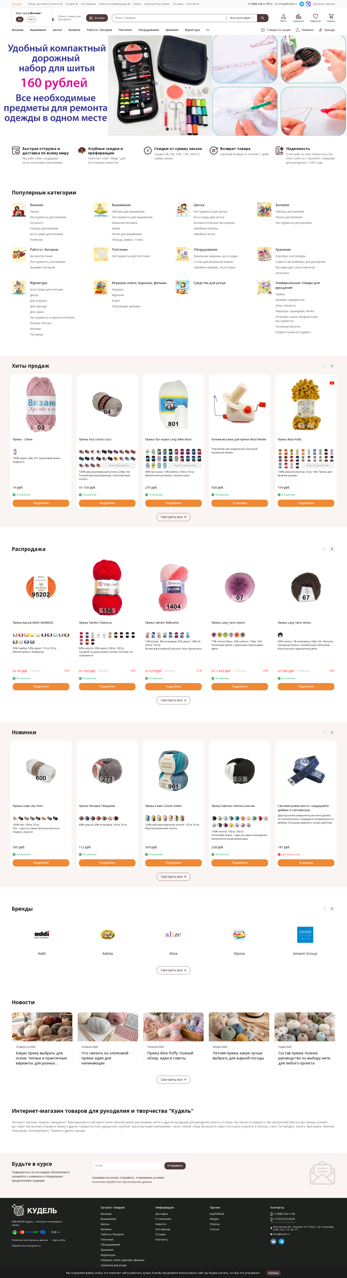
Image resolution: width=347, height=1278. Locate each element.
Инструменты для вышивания (132, 217)
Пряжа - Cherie (23, 439)
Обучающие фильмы (126, 306)
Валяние (74, 30)
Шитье (57, 30)
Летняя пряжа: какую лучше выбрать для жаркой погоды (238, 1055)
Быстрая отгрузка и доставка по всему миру (45, 150)
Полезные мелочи (288, 326)
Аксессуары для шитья (209, 217)
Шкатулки (282, 273)
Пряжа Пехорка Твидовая (97, 806)
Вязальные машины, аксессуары (216, 256)
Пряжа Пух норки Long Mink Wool (168, 439)
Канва (116, 228)
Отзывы (178, 4)
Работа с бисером (99, 30)
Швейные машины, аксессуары (214, 267)
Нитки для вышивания (127, 234)
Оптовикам (88, 4)
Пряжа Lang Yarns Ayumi (228, 622)
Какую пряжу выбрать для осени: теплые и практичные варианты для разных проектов (41, 1060)
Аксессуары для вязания (46, 234)
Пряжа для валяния (289, 217)
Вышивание (38, 30)
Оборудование (148, 30)
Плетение (125, 30)
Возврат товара (235, 148)
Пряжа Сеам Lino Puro (28, 806)
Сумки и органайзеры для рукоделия (300, 262)
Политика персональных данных (30, 1239)
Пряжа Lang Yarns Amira (294, 622)
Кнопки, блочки (40, 323)
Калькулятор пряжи (157, 4)
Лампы (280, 294)
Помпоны (36, 239)
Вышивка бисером (42, 267)
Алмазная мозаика (124, 223)
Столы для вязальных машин (213, 262)
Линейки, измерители (290, 300)
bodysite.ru (34, 1245)
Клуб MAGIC (217, 1214)
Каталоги (36, 223)
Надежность (298, 148)
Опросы (215, 1224)
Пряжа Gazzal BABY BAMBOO (33, 622)
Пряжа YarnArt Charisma (95, 622)
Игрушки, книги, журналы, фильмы (139, 283)
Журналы (118, 295)
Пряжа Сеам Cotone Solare (163, 806)
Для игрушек (38, 300)
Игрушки (117, 289)
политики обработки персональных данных (122, 1182)
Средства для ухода (210, 283)
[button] (13, 85)
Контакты (193, 4)
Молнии (35, 329)
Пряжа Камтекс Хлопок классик (233, 806)
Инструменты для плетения (131, 256)
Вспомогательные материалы (214, 223)
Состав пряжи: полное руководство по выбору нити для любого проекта (304, 1058)
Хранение (172, 30)
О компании (163, 1219)
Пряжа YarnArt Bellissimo (162, 622)
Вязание (17, 30)
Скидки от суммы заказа (178, 148)
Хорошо (273, 1273)
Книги (116, 300)
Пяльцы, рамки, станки (127, 239)
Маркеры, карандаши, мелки (295, 311)
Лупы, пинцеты (286, 305)
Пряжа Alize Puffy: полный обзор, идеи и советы (170, 1055)
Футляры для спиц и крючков (295, 267)
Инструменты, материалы (47, 262)
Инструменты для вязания (48, 217)
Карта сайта (58, 1239)
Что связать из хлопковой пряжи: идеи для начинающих (105, 1058)
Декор (34, 295)
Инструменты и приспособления (52, 317)
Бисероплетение (41, 256)
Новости (160, 1224)
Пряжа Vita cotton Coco (95, 439)
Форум (214, 1219)
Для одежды (38, 306)
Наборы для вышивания (128, 211)
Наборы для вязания (44, 228)
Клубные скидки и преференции (105, 150)
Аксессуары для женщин (46, 289)
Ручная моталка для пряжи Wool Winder (238, 439)
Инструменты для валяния (294, 223)
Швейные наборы (206, 228)
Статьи (214, 1229)
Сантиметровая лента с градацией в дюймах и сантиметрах (303, 808)
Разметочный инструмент (293, 332)
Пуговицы (36, 334)
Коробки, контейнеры (290, 256)
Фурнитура (192, 30)
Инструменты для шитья (210, 211)
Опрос (137, 4)
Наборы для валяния (290, 211)
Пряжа (34, 211)
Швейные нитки (204, 234)
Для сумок (37, 312)
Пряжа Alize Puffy (289, 439)
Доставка (161, 1214)
